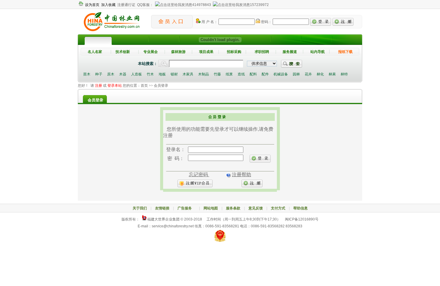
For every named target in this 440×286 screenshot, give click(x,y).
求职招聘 (262, 52)
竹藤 (217, 74)
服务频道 (290, 52)
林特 (344, 74)
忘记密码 (199, 174)
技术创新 (123, 52)
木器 (122, 74)
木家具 (188, 74)
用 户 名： (209, 22)
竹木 (150, 74)
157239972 (259, 5)
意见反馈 (255, 208)
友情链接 (162, 208)
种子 (98, 74)
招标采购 (234, 52)
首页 (144, 85)
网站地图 (211, 208)
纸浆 (229, 74)
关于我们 (140, 208)
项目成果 (206, 52)
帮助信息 (300, 208)
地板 (162, 74)
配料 (253, 74)
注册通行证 (126, 5)
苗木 (86, 74)
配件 (265, 74)
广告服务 (186, 208)
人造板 (136, 74)
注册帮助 (241, 174)
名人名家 (95, 52)
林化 (320, 74)
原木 (110, 74)
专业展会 (150, 52)
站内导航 (317, 52)
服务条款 (233, 208)
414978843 (201, 5)
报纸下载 (345, 52)
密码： (266, 22)
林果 (332, 74)
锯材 (174, 74)
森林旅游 (178, 52)
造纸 (241, 74)
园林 (296, 74)
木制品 (203, 74)
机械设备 (281, 74)
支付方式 (278, 208)
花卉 (308, 74)
